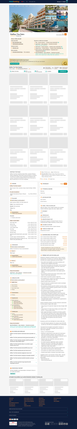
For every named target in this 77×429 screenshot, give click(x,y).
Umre (10, 401)
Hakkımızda (11, 398)
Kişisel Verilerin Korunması (28, 399)
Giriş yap (59, 1)
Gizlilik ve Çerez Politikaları (29, 401)
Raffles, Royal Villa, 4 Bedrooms (41, 45)
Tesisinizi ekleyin (42, 404)
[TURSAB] (13, 423)
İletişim (25, 404)
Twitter (60, 424)
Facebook (62, 424)
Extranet (55, 399)
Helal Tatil (11, 399)
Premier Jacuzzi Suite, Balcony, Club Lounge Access (45, 53)
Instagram (67, 424)
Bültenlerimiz (41, 398)
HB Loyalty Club (32, 1)
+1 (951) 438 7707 (54, 423)
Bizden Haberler (42, 399)
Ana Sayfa (12, 6)
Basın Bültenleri (41, 401)
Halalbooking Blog (27, 405)
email (46, 424)
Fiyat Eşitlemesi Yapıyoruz (14, 402)
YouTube (64, 424)
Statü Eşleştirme (12, 405)
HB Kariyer (41, 405)
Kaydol (64, 1)
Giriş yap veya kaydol (15, 63)
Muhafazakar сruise (57, 398)
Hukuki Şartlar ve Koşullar (28, 398)
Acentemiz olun (42, 402)
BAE (16, 6)
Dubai (26, 6)
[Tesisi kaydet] (11, 30)
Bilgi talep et (13, 373)
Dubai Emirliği (21, 6)
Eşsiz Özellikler (56, 401)
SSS (25, 402)
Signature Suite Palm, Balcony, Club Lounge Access (23, 327)
